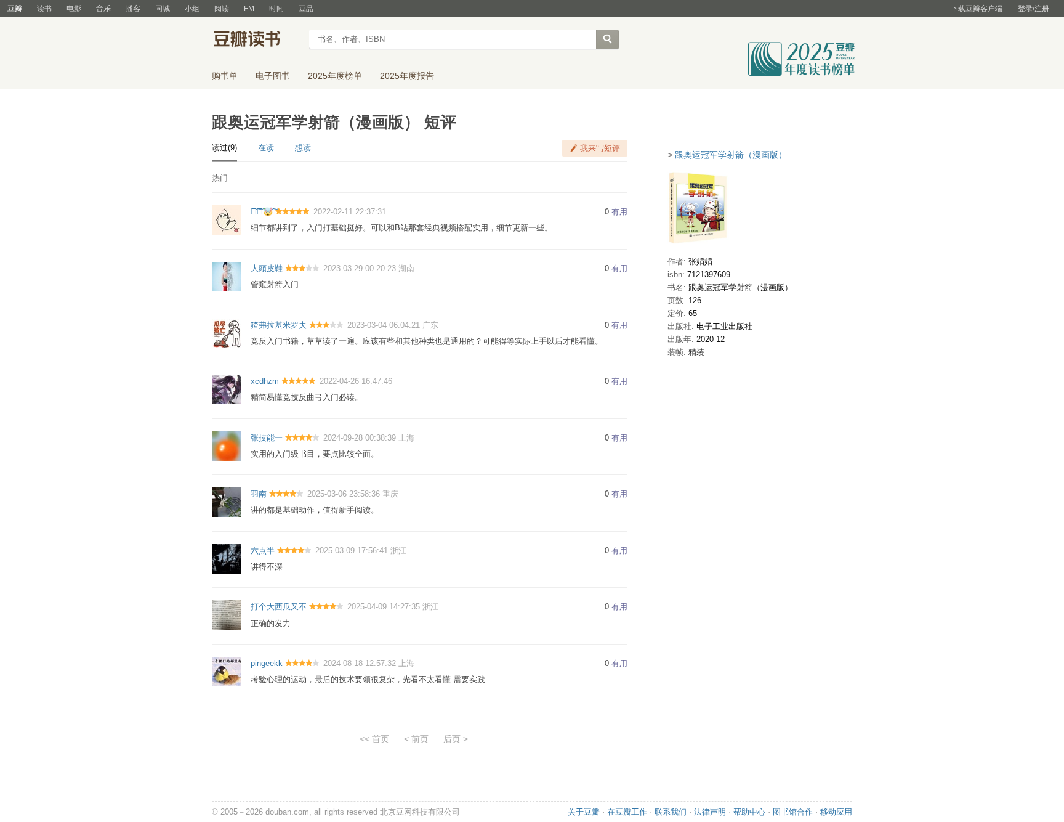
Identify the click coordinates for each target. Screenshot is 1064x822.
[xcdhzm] (226, 389)
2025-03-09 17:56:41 (351, 550)
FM (249, 8)
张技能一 (267, 437)
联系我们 (671, 811)
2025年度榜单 (335, 76)
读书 (44, 8)
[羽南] (226, 502)
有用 (619, 211)
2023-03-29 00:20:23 (359, 268)
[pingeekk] (226, 671)
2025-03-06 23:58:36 (343, 493)
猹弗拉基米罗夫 (279, 325)
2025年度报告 (407, 76)
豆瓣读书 (256, 40)
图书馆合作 (793, 811)
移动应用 (836, 811)
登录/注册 (1033, 8)
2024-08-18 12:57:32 (359, 663)
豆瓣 (14, 8)
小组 (192, 8)
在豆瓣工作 (627, 811)
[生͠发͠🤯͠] (226, 219)
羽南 (259, 493)
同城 (162, 8)
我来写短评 (600, 148)
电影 (73, 8)
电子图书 (273, 76)
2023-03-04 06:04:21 (383, 325)
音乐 (103, 8)
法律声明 (710, 811)
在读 (266, 147)
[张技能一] (226, 445)
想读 (303, 147)
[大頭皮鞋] (226, 275)
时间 (276, 8)
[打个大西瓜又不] (226, 614)
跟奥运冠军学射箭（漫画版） (731, 155)
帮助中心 (749, 811)
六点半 (263, 550)
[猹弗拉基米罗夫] (226, 332)
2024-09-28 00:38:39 (359, 437)
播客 (133, 8)
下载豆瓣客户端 (976, 8)
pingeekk (267, 663)
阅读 (221, 8)
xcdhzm (265, 381)
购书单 (225, 76)
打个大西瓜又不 (279, 606)
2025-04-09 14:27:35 (383, 606)
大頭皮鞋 (267, 268)
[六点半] (226, 558)
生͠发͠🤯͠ (262, 211)
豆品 (306, 8)
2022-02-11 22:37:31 (349, 211)
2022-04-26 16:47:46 (356, 381)
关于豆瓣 (584, 811)
